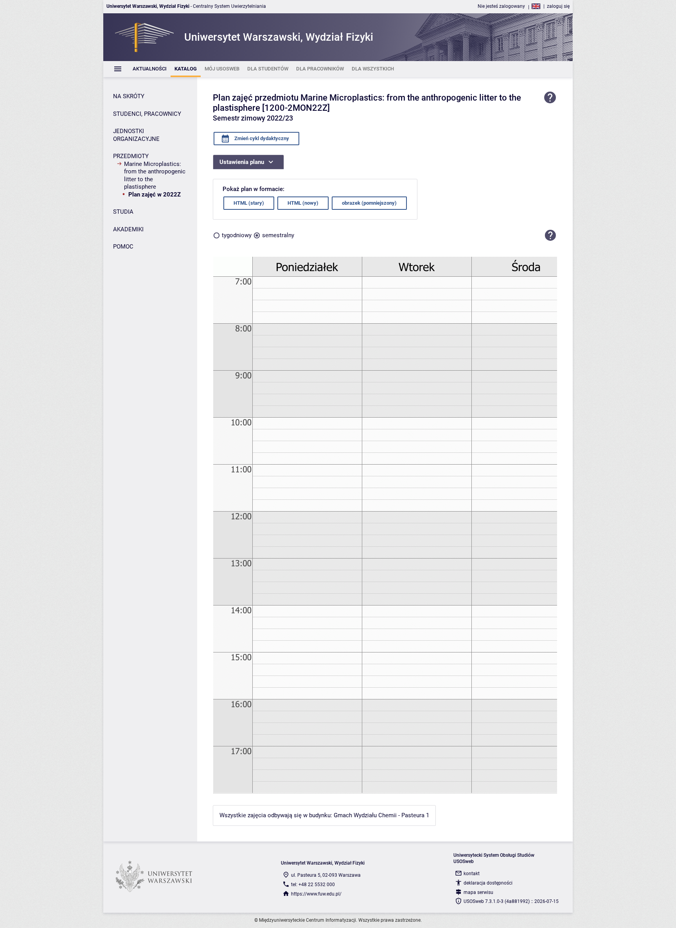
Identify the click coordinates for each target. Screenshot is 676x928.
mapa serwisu (478, 892)
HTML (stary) (249, 203)
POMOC (123, 246)
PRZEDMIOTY (131, 156)
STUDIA (123, 211)
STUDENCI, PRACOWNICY (147, 113)
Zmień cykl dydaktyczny (261, 138)
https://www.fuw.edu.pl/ (316, 894)
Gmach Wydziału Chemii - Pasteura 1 (381, 815)
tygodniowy (237, 235)
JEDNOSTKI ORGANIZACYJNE (136, 135)
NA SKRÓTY (128, 96)
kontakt (472, 873)
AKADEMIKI (128, 229)
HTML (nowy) (303, 203)
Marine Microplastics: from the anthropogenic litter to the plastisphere (154, 175)
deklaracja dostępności (488, 883)
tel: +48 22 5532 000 (313, 884)
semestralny (278, 235)
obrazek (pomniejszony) (369, 203)
